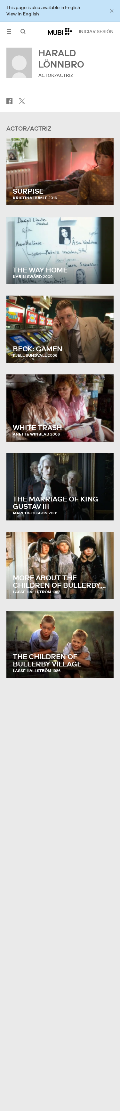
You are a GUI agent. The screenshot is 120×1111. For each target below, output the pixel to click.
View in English (22, 14)
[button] (9, 31)
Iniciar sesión (96, 31)
